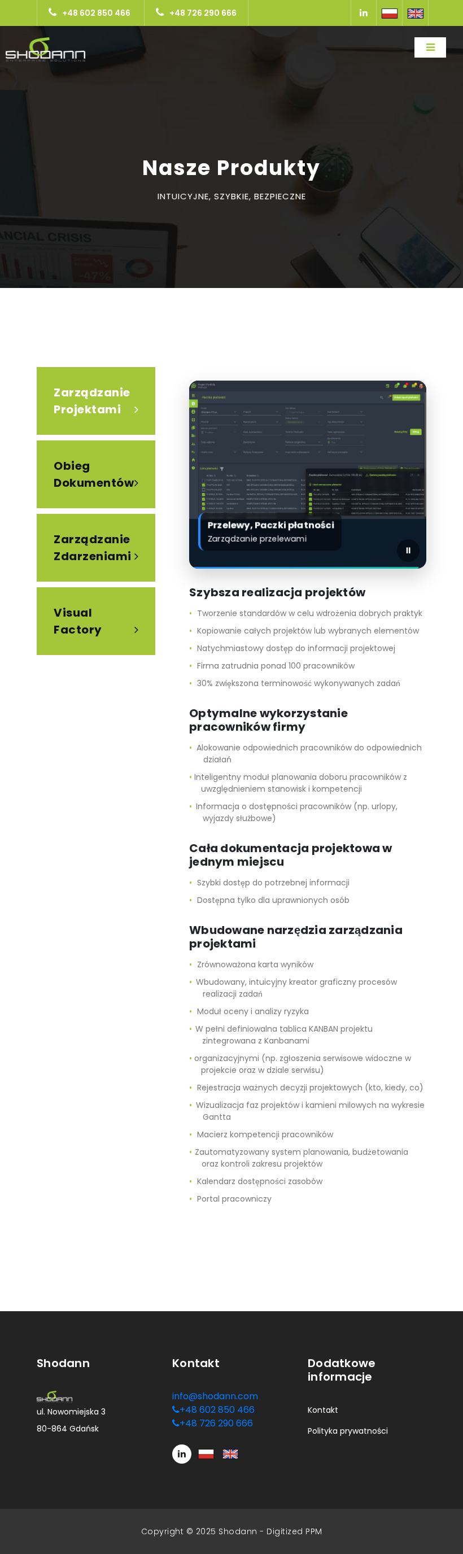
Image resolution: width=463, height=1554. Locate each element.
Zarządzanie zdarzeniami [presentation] (93, 547)
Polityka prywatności (348, 1431)
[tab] (96, 401)
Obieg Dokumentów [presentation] (94, 474)
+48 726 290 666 (203, 13)
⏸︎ (408, 550)
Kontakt (323, 1410)
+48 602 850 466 (96, 13)
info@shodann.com (215, 1396)
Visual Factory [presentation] (78, 621)
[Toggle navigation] (430, 47)
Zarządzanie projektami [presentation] (92, 401)
